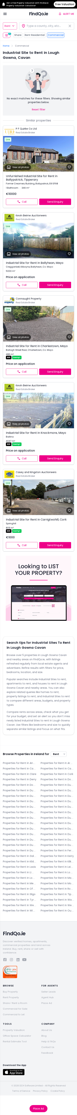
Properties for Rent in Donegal (57, 779)
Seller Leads (48, 991)
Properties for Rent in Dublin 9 (57, 812)
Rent (7, 26)
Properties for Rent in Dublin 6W (19, 806)
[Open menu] (5, 14)
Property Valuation (14, 1030)
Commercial (56, 35)
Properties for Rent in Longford (57, 872)
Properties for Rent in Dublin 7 (57, 806)
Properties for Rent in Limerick (19, 872)
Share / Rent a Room (15, 1003)
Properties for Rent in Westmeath (19, 905)
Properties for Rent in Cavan (57, 768)
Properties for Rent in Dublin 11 (57, 817)
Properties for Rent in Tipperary (57, 894)
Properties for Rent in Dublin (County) (19, 850)
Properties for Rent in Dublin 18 (19, 839)
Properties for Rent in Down (19, 784)
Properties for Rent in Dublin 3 (19, 795)
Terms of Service (21, 1091)
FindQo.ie (38, 13)
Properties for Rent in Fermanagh (57, 850)
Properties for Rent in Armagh (57, 763)
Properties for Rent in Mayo (57, 877)
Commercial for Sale (15, 1008)
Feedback (47, 1053)
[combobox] (46, 26)
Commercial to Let (14, 1014)
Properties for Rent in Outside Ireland (57, 910)
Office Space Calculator (17, 1035)
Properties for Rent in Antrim (19, 763)
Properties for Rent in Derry (19, 779)
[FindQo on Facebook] (5, 960)
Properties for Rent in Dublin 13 (57, 823)
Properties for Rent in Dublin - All (57, 784)
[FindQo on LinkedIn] (18, 960)
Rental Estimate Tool (15, 1041)
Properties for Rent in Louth (19, 877)
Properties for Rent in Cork (57, 774)
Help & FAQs (48, 1041)
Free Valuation (64, 4)
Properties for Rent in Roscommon (57, 888)
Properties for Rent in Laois (19, 866)
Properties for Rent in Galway (19, 856)
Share (17, 35)
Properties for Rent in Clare (19, 774)
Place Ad (38, 1108)
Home (6, 46)
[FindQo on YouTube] (24, 960)
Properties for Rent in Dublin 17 (57, 834)
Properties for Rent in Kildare (19, 861)
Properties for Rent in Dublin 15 (57, 828)
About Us (46, 1030)
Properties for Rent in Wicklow (19, 910)
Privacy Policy (40, 1091)
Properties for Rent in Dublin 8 (19, 812)
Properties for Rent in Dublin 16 (19, 834)
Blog (44, 1035)
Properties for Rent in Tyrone (19, 899)
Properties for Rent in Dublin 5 (19, 801)
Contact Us (47, 1047)
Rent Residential (35, 35)
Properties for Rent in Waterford (57, 899)
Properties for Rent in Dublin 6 (57, 801)
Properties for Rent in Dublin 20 (57, 839)
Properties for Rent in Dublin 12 (19, 823)
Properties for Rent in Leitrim (57, 866)
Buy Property (10, 991)
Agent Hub (47, 997)
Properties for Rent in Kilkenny (57, 861)
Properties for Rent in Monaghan (57, 883)
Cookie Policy (57, 1091)
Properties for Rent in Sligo (19, 894)
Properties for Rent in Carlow (19, 768)
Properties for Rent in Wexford (57, 905)
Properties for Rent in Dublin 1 (19, 790)
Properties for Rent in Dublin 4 (57, 795)
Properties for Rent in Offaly (19, 888)
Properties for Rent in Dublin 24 (57, 845)
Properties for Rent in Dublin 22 (19, 845)
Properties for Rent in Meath (19, 883)
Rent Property (11, 997)
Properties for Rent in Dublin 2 (57, 790)
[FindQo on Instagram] (11, 960)
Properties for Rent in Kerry (57, 856)
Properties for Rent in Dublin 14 (19, 828)
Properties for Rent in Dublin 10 (19, 817)
